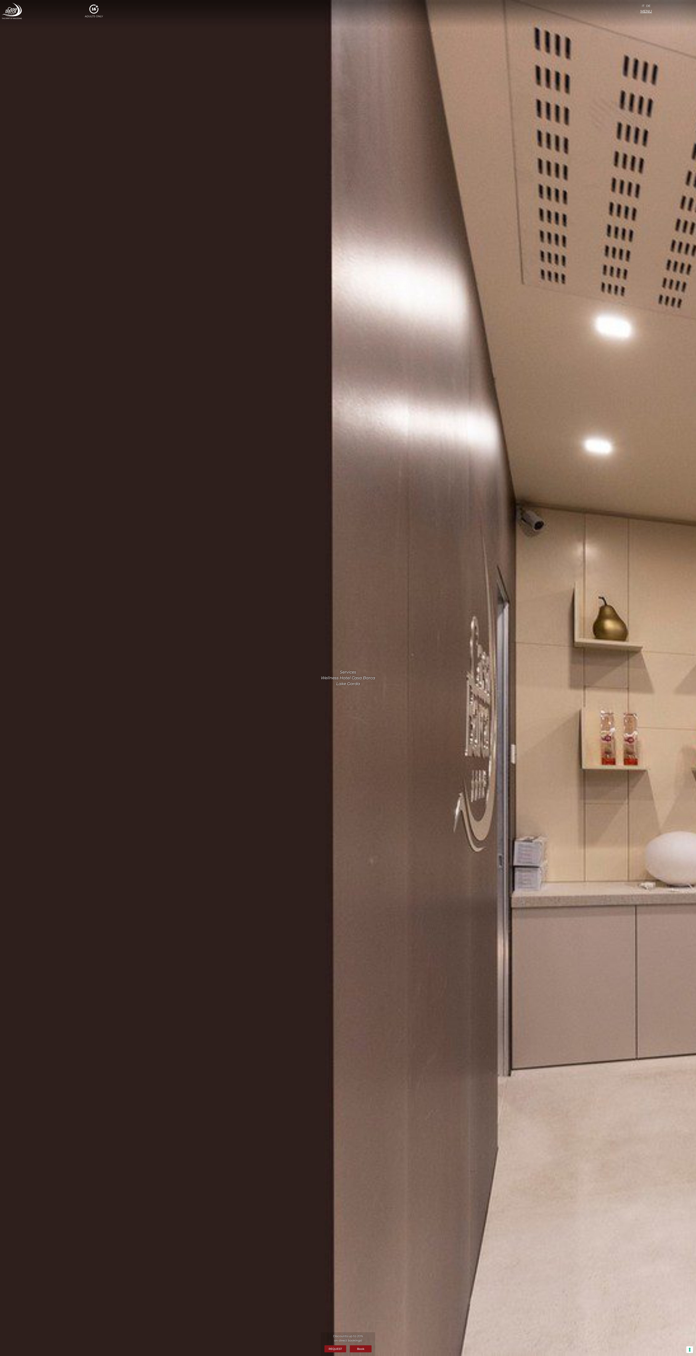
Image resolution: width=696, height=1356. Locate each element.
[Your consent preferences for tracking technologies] (689, 1349)
